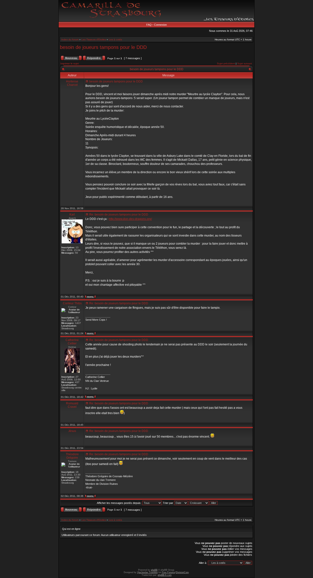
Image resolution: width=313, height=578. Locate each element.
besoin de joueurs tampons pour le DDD (103, 47)
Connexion (160, 24)
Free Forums (168, 572)
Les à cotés (115, 39)
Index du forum (69, 39)
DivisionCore (182, 572)
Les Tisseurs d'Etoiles (93, 39)
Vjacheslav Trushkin (147, 572)
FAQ (149, 24)
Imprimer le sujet (69, 63)
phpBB (154, 570)
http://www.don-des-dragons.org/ (130, 219)
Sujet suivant (244, 63)
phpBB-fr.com (165, 575)
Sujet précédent (226, 63)
